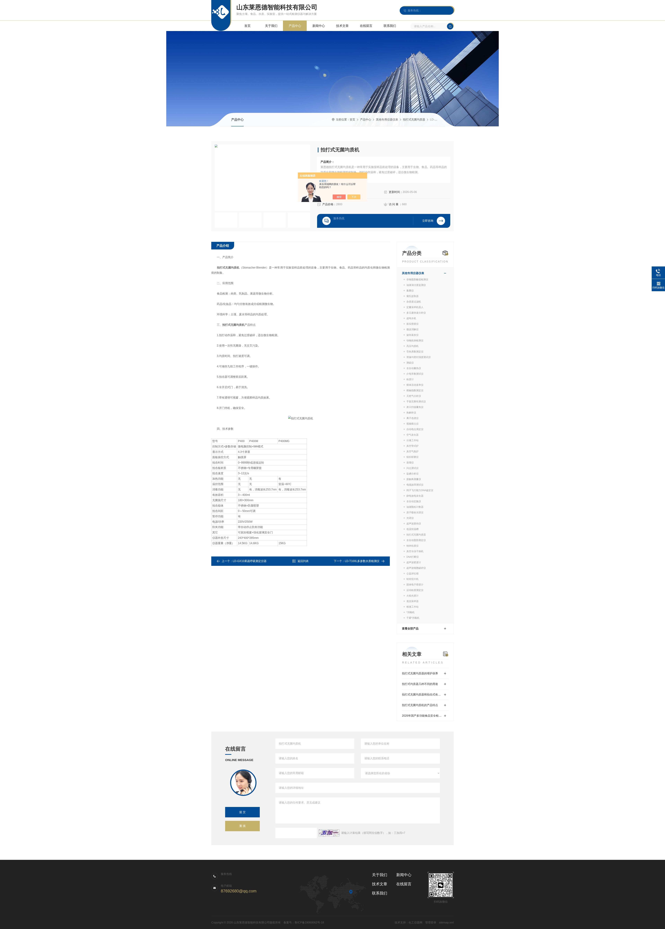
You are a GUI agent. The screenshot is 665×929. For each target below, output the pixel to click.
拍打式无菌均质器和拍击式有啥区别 (424, 694)
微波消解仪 (412, 329)
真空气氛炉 (412, 451)
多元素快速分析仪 (416, 312)
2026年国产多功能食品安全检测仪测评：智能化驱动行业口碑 (425, 715)
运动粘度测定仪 (414, 590)
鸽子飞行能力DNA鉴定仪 (419, 490)
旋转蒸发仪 (412, 335)
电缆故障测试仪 (414, 484)
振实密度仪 (412, 323)
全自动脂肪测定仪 (416, 540)
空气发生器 (412, 434)
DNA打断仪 (412, 556)
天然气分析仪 (413, 396)
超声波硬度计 (413, 562)
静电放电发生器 (414, 495)
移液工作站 (412, 606)
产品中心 (295, 26)
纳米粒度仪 (412, 545)
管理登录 (430, 922)
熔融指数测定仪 (414, 390)
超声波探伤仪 (413, 523)
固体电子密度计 (414, 584)
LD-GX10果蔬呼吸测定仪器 (250, 561)
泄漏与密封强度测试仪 (418, 357)
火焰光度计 (412, 595)
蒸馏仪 (410, 462)
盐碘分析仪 (412, 473)
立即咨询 (427, 220)
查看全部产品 (410, 628)
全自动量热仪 (413, 368)
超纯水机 (411, 318)
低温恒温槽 (412, 529)
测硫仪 (410, 362)
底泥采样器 (412, 601)
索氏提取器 (412, 296)
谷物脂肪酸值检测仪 (417, 279)
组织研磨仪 (412, 457)
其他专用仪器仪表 (387, 119)
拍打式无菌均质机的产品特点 (420, 705)
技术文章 (342, 26)
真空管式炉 (412, 445)
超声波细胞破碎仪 (416, 568)
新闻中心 (318, 26)
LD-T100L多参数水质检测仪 (362, 561)
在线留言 (366, 26)
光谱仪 (410, 518)
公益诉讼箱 (412, 573)
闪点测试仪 (412, 468)
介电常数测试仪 (414, 373)
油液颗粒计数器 (414, 506)
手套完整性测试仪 (416, 401)
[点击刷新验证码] (329, 832)
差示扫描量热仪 (414, 407)
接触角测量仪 (413, 479)
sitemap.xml (446, 922)
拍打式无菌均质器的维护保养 (420, 673)
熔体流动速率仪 (414, 384)
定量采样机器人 (414, 307)
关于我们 (271, 26)
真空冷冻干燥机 (414, 551)
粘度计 (410, 379)
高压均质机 (412, 346)
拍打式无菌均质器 (414, 119)
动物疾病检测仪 (414, 340)
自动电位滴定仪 (414, 429)
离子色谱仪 (412, 418)
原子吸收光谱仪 (414, 512)
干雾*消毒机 (412, 617)
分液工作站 (412, 440)
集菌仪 (410, 290)
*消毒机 (410, 612)
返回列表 (303, 561)
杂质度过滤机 (413, 301)
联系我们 (390, 26)
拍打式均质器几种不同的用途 (420, 683)
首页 (247, 26)
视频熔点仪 (412, 423)
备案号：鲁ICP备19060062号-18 (303, 922)
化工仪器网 (415, 922)
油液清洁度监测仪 (416, 285)
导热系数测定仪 (414, 351)
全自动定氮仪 (413, 501)
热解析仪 (411, 412)
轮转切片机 (412, 579)
